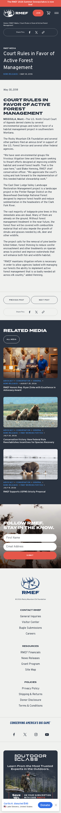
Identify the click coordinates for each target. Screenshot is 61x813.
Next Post (44, 300)
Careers (30, 634)
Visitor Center (30, 622)
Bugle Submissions (30, 628)
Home (5, 23)
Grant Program (30, 664)
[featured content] (30, 777)
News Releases (10, 74)
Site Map (30, 670)
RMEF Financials (30, 652)
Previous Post (16, 300)
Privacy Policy (30, 688)
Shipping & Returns (30, 694)
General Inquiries (30, 616)
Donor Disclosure (30, 700)
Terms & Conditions (31, 706)
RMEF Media (14, 23)
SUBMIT (30, 555)
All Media (11, 339)
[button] (29, 32)
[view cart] (48, 13)
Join (38, 13)
